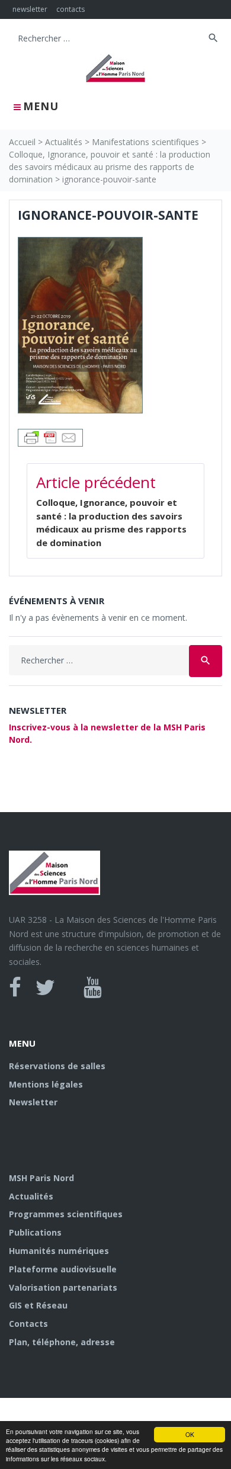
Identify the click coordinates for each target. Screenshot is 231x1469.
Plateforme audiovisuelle (63, 1269)
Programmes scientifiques (66, 1214)
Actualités (63, 141)
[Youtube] (93, 987)
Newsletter (33, 1102)
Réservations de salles (57, 1066)
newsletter (29, 9)
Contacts (28, 1323)
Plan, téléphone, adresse (62, 1342)
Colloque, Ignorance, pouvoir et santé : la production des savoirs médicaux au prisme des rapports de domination (109, 167)
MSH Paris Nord (41, 1177)
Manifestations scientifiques (145, 141)
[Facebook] (15, 987)
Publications (35, 1232)
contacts (70, 9)
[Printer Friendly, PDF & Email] (50, 436)
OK (189, 1434)
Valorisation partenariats (63, 1287)
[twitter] (45, 987)
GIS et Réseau (38, 1305)
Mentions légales (46, 1084)
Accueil (22, 141)
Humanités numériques (59, 1250)
